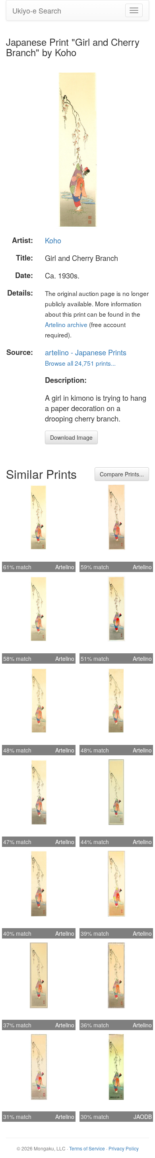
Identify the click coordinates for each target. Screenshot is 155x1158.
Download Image (71, 437)
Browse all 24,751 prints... (80, 363)
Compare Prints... (122, 474)
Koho (53, 240)
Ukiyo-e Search (36, 10)
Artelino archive (66, 324)
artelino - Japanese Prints (85, 352)
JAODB (143, 1117)
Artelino (64, 567)
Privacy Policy (123, 1148)
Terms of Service (87, 1148)
